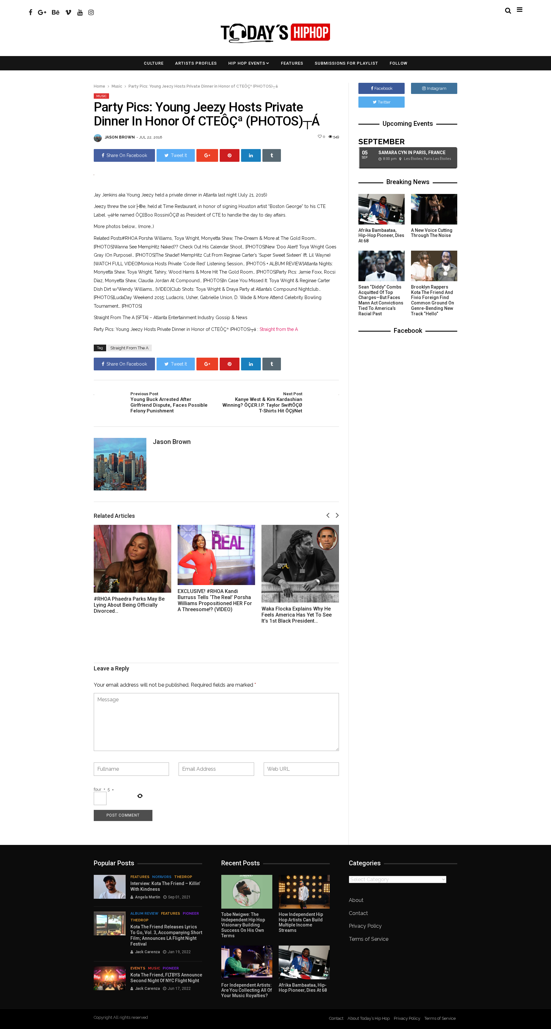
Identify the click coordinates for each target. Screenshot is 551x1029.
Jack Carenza (147, 952)
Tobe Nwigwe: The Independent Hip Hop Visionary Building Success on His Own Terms (243, 925)
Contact (358, 913)
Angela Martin (147, 897)
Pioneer (191, 913)
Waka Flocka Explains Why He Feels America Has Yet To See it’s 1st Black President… (296, 615)
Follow (399, 63)
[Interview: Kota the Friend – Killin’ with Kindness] (110, 887)
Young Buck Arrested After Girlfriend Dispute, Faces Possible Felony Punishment (169, 402)
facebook (383, 88)
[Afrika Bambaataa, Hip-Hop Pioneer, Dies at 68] (381, 209)
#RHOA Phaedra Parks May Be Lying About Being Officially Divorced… (129, 605)
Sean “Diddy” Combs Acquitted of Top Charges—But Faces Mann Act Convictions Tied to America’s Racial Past (380, 300)
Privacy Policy (365, 926)
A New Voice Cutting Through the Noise (431, 233)
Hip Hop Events (246, 63)
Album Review (144, 913)
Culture (154, 63)
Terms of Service (368, 939)
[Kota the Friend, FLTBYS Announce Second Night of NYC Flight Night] (110, 978)
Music (117, 86)
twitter (384, 102)
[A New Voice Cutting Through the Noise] (434, 209)
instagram (436, 88)
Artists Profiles (196, 63)
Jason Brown (120, 137)
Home (99, 86)
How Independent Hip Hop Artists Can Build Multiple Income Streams (301, 922)
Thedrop (183, 877)
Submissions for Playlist (346, 63)
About (356, 900)
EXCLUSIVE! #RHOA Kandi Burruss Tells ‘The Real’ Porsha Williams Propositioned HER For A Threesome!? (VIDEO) (215, 600)
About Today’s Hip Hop (369, 1018)
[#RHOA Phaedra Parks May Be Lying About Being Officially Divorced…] (132, 559)
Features (292, 63)
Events (137, 968)
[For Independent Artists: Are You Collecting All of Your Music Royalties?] (246, 962)
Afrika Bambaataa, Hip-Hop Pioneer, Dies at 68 (381, 236)
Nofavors (162, 877)
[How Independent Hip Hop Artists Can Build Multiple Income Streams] (304, 892)
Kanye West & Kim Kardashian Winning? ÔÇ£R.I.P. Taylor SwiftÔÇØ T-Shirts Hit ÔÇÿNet (262, 402)
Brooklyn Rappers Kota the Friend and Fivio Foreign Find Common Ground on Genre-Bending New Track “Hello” (432, 300)
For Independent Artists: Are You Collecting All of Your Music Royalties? (246, 990)
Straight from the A (279, 329)
